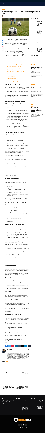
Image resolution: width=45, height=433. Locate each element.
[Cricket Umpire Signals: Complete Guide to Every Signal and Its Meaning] (33, 42)
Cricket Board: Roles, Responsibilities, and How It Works (40, 37)
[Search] (43, 1)
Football (14, 3)
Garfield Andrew (9, 349)
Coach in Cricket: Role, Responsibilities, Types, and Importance (39, 23)
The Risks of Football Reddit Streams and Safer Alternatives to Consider (25, 409)
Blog (38, 3)
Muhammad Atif (34, 72)
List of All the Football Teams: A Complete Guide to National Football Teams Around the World (22, 373)
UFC (25, 3)
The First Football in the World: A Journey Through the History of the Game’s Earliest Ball (22, 387)
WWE (32, 104)
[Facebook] (3, 40)
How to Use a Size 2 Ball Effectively (13, 74)
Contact (41, 3)
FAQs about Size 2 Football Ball (12, 81)
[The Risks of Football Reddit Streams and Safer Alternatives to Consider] (18, 408)
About (23, 427)
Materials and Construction (12, 69)
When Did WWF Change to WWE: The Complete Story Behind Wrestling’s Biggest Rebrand (36, 109)
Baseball (22, 3)
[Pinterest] (3, 46)
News (11, 3)
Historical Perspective (11, 76)
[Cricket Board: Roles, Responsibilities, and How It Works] (33, 37)
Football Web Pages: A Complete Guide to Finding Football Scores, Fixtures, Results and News (7, 373)
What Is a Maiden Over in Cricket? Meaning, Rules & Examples (39, 31)
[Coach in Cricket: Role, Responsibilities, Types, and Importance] (33, 22)
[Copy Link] (3, 50)
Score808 (21, 429)
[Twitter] (3, 42)
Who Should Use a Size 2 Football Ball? (14, 73)
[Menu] (1, 4)
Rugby (28, 3)
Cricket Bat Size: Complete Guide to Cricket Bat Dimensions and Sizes (40, 50)
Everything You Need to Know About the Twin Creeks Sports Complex (25, 402)
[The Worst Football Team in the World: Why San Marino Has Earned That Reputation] (8, 381)
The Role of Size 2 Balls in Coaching (13, 68)
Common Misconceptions (11, 78)
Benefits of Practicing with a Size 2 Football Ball (15, 71)
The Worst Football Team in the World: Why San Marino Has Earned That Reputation (8, 387)
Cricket (31, 3)
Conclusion (9, 79)
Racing (18, 3)
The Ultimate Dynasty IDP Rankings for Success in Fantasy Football (36, 89)
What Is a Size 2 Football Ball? (12, 62)
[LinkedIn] (3, 44)
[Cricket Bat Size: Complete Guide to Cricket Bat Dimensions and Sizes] (33, 49)
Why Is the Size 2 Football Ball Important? (14, 64)
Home (9, 3)
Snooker (34, 3)
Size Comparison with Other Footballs (14, 66)
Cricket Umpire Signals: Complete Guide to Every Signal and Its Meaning (40, 43)
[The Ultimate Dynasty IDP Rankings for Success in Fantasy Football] (37, 81)
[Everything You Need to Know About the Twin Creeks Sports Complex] (18, 401)
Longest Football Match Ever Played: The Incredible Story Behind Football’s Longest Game (36, 69)
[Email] (3, 48)
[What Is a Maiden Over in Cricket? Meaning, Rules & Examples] (33, 30)
